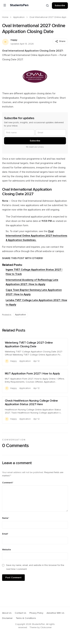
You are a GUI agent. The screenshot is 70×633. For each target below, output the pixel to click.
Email (5, 534)
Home (5, 17)
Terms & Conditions (26, 618)
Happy (14, 40)
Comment (7, 483)
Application (19, 17)
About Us (7, 613)
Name (5, 518)
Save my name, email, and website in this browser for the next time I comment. (35, 567)
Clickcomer (46, 627)
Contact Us (20, 613)
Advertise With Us (55, 613)
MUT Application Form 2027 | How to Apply (32, 373)
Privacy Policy (36, 613)
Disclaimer (7, 618)
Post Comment (13, 577)
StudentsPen (19, 5)
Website (6, 549)
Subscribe (60, 5)
